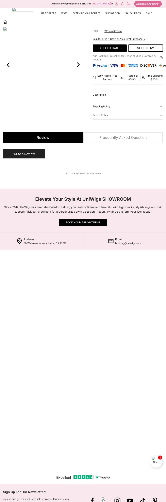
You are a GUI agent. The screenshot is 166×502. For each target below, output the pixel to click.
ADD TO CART (109, 48)
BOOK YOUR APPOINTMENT (83, 222)
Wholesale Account (147, 3)
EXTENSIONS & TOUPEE (86, 13)
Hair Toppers (47, 13)
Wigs (64, 13)
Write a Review (113, 31)
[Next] (78, 65)
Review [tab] (43, 137)
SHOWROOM (112, 13)
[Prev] (8, 65)
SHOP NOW (145, 48)
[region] (43, 74)
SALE (149, 13)
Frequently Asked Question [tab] (123, 137)
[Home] (5, 22)
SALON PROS (133, 13)
